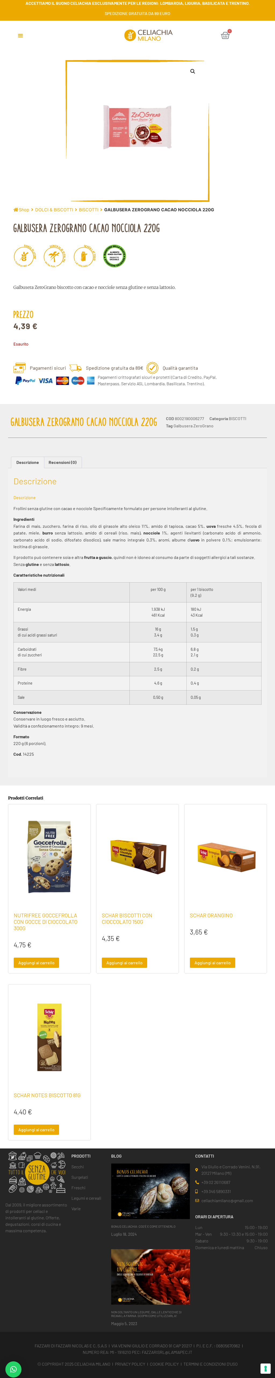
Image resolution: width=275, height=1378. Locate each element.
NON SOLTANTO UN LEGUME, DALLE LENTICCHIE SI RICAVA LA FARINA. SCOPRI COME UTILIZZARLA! (146, 1314)
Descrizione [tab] (27, 462)
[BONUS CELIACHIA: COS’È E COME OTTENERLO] (150, 1191)
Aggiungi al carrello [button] (36, 962)
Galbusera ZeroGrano (193, 425)
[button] (20, 35)
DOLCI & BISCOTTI (54, 209)
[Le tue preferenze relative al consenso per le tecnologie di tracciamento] (265, 1369)
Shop (24, 209)
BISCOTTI (88, 209)
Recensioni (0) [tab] (63, 462)
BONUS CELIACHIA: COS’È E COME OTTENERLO (143, 1226)
